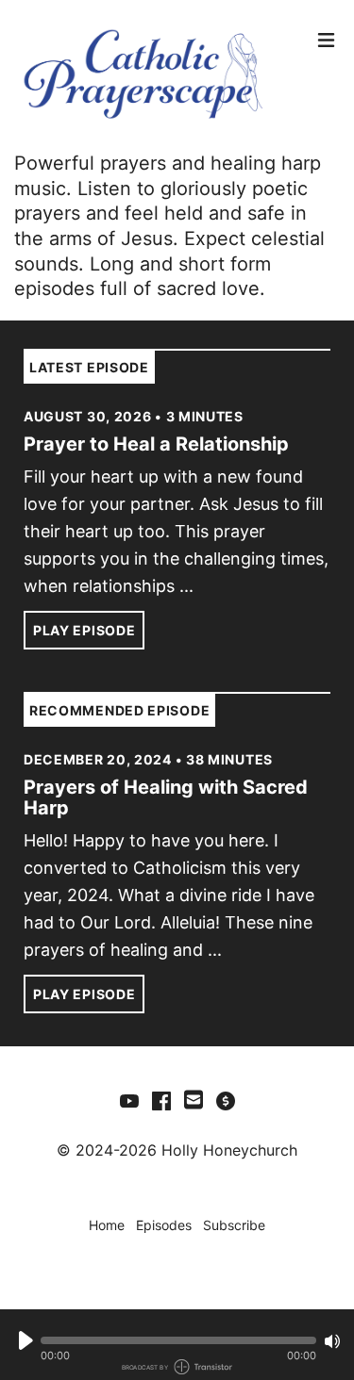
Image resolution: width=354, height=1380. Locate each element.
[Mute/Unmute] (332, 1341)
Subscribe (234, 1225)
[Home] (161, 75)
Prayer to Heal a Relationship (156, 444)
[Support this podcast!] (225, 1100)
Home (107, 1225)
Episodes (164, 1225)
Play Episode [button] (84, 630)
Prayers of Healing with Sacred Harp (166, 797)
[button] (178, 1340)
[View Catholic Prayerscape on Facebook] (161, 1100)
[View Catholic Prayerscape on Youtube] (129, 1100)
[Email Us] (193, 1098)
